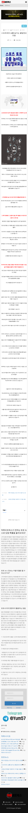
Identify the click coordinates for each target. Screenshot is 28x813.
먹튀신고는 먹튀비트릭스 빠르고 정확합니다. (13, 773)
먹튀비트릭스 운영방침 (9, 731)
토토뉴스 (5, 757)
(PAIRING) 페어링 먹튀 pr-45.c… (9, 748)
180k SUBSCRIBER (21, 804)
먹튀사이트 (5, 736)
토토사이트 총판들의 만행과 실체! (10, 778)
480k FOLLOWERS (19, 802)
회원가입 (9, 707)
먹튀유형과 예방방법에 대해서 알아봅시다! (13, 780)
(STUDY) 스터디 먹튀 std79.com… (10, 744)
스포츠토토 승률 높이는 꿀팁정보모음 (11, 765)
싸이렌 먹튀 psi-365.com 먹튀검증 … (11, 739)
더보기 (6, 752)
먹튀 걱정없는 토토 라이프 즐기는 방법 (12, 760)
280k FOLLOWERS (8, 804)
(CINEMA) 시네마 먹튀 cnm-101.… (10, 741)
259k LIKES (7, 802)
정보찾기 (18, 707)
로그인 (14, 703)
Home (1, 5)
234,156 (18, 40)
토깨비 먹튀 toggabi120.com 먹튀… (10, 750)
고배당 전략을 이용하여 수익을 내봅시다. (12, 769)
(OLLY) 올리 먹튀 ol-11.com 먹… (9, 746)
